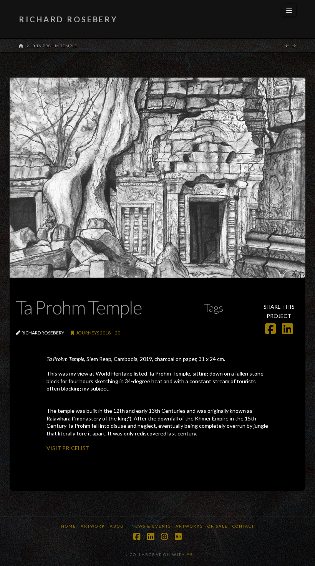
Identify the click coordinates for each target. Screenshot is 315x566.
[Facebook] (136, 537)
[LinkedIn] (150, 537)
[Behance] (178, 537)
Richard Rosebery (68, 19)
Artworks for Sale (202, 526)
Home (68, 526)
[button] (289, 10)
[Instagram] (164, 537)
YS (190, 554)
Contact (243, 526)
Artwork (93, 526)
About (118, 526)
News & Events (151, 526)
